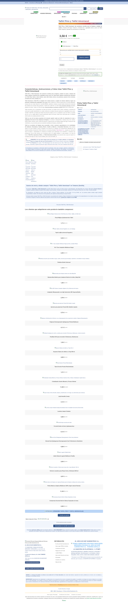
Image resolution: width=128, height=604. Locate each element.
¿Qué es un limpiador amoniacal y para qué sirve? (90, 142)
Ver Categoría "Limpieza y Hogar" (90, 149)
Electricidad (93, 13)
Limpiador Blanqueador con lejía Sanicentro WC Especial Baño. (64, 292)
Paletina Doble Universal (64, 262)
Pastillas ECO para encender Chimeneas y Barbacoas (64, 336)
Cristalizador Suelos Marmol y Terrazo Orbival (64, 381)
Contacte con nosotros (60, 559)
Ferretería (34, 13)
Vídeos (71, 2)
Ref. (78, 107)
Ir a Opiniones (95, 75)
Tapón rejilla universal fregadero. (64, 232)
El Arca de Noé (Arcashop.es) (61, 2)
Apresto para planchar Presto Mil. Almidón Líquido (64, 307)
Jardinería (83, 13)
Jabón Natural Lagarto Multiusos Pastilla (64, 456)
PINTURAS (66, 13)
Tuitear (72, 78)
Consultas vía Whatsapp (35, 2)
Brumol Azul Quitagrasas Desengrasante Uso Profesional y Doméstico (64, 441)
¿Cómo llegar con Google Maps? (34, 568)
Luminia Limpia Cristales (64, 411)
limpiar (69, 81)
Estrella (82, 81)
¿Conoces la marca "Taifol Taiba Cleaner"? (92, 147)
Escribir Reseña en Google (64, 588)
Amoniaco (91, 81)
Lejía (76, 81)
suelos (62, 81)
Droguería (57, 13)
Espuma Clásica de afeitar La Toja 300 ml (64, 351)
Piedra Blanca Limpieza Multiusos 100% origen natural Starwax (63, 485)
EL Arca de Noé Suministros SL (62, 544)
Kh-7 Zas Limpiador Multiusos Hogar (64, 247)
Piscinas (74, 13)
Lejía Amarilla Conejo (64, 396)
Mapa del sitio (58, 562)
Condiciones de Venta (60, 548)
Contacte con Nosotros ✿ (48, 2)
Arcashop (63, 83)
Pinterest (81, 78)
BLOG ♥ (64, 16)
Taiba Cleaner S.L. (60, 130)
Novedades (58, 557)
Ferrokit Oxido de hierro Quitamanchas (64, 426)
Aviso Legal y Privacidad (52, 594)
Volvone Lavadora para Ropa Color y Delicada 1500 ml (64, 470)
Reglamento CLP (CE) (60, 550)
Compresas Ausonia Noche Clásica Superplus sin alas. (64, 500)
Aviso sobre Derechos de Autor (62, 555)
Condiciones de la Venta (64, 594)
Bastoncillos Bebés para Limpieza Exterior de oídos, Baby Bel (64, 277)
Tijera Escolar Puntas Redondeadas (64, 366)
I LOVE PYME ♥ (59, 553)
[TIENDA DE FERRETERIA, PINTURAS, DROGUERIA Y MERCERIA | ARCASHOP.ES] (36, 8)
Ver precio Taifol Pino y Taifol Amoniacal (64, 204)
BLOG (27, 2)
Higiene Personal (45, 13)
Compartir (63, 78)
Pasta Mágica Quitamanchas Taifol (64, 217)
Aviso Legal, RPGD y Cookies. (62, 546)
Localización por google (32, 562)
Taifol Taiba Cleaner (52, 188)
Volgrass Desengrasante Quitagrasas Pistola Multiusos (64, 322)
